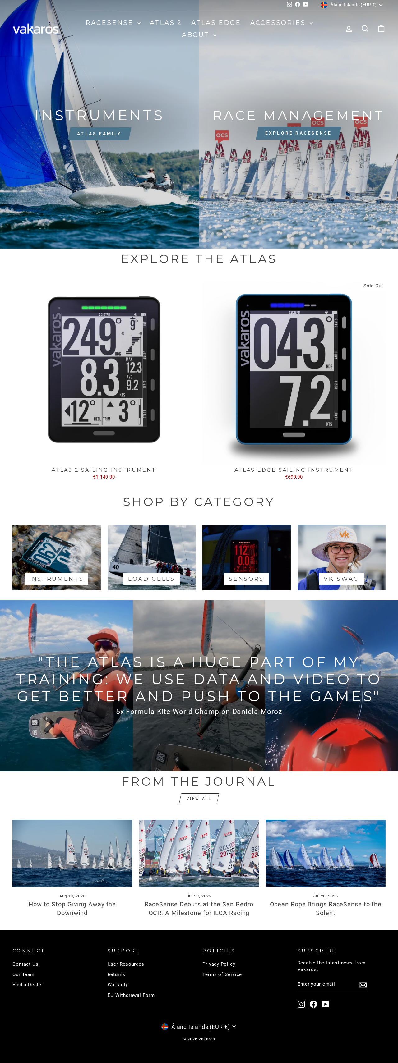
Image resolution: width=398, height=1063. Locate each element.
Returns (116, 974)
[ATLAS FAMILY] (99, 124)
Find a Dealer (27, 984)
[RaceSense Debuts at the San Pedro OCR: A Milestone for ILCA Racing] (199, 853)
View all (199, 798)
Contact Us (25, 964)
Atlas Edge (216, 22)
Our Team (23, 974)
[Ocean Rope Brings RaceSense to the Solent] (326, 853)
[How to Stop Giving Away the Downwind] (72, 853)
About (197, 35)
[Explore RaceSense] (298, 124)
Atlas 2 (166, 22)
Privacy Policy (218, 964)
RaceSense (111, 22)
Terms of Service (222, 974)
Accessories (279, 22)
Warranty (118, 984)
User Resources (126, 964)
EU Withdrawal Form (131, 995)
